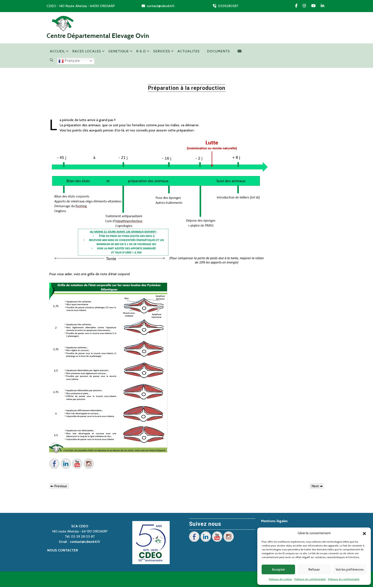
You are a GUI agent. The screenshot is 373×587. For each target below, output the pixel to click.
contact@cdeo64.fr (161, 6)
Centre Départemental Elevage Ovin (98, 36)
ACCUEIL (57, 51)
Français (72, 60)
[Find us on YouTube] (77, 463)
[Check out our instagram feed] (89, 463)
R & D (141, 51)
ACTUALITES (188, 51)
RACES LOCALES (86, 51)
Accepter (278, 569)
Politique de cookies (280, 579)
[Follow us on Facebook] (54, 463)
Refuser (314, 569)
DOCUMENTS (218, 51)
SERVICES (161, 51)
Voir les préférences (350, 569)
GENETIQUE (118, 51)
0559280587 (228, 6)
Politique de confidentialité (310, 579)
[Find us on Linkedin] (66, 463)
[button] (364, 533)
